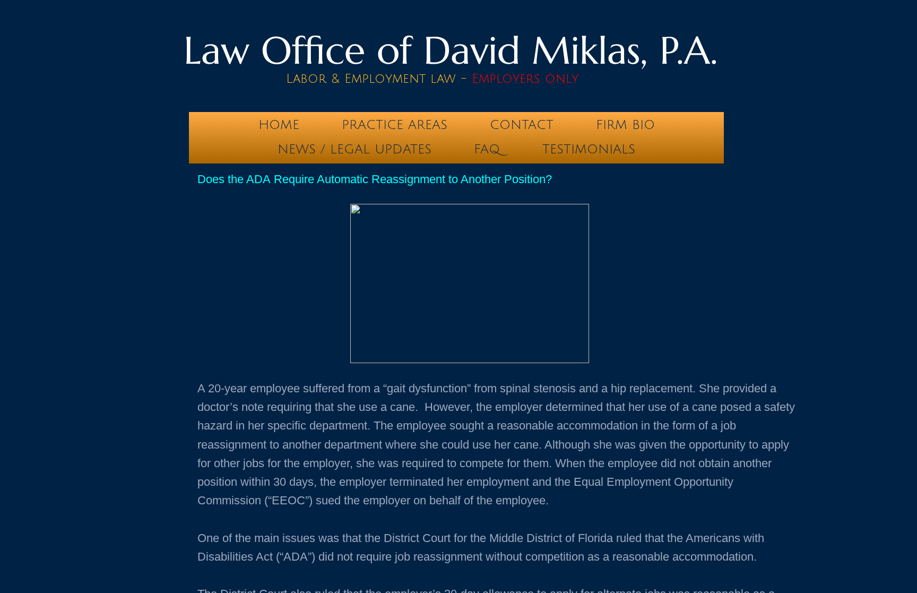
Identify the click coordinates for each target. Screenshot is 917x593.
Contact (521, 125)
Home (278, 125)
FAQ (487, 149)
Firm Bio (625, 125)
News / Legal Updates (354, 149)
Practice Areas (394, 125)
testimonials (588, 149)
